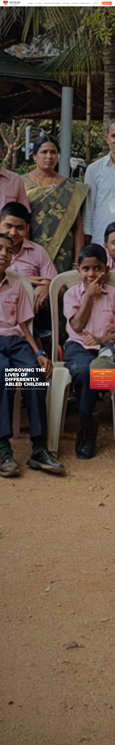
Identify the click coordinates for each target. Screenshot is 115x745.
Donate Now (107, 3)
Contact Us (96, 3)
